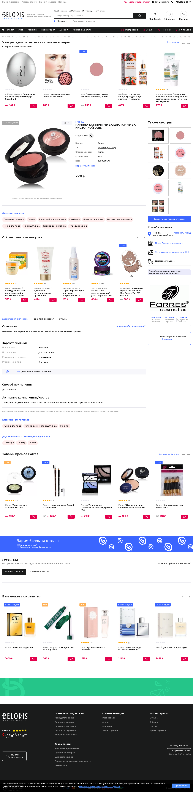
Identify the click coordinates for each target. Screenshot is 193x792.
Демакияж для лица (14, 219)
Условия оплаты (29, 2)
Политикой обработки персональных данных (99, 787)
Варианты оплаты (64, 722)
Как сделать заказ (64, 718)
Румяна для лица (107, 148)
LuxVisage (74, 219)
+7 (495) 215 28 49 (179, 746)
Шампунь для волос (93, 219)
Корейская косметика (54, 226)
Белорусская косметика (119, 219)
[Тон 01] (158, 188)
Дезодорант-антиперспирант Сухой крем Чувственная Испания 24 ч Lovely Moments (44, 296)
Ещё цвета (72, 72)
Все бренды (4, 37)
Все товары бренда (169, 454)
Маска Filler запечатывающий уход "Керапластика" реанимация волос (102, 293)
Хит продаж (185, 30)
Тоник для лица (32, 226)
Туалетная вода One (19, 648)
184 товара (169, 317)
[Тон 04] (180, 135)
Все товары (173, 42)
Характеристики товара (15, 319)
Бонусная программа (66, 735)
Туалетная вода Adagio (171, 648)
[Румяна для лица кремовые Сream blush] (158, 171)
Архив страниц (158, 730)
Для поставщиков (64, 757)
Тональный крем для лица (52, 219)
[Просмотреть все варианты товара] (33, 106)
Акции (149, 30)
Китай (101, 152)
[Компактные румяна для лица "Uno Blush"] (180, 153)
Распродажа (131, 30)
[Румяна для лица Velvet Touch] (158, 135)
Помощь (62, 2)
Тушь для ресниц (78, 226)
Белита (31, 219)
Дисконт (64, 30)
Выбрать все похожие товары (169, 219)
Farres (101, 143)
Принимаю (181, 786)
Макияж (32, 30)
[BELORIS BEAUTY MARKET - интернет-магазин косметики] (13, 15)
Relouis (32, 443)
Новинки (166, 30)
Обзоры (154, 722)
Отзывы (154, 718)
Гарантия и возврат (43, 319)
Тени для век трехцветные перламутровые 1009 (96, 507)
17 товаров (182, 317)
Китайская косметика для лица (41, 426)
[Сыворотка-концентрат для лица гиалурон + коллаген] (158, 153)
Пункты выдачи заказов (84, 21)
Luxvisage (9, 443)
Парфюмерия (48, 30)
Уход (20, 30)
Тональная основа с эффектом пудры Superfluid (20, 96)
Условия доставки (10, 2)
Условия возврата (47, 2)
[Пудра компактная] (180, 171)
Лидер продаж (110, 730)
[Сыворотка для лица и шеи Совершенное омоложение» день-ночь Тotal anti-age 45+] (180, 188)
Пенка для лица (12, 226)
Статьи (153, 726)
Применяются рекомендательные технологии (73, 763)
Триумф (21, 443)
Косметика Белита (82, 30)
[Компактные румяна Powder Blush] (158, 206)
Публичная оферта (65, 753)
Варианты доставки (65, 726)
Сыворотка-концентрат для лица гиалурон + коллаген (129, 96)
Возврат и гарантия (65, 730)
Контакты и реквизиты (67, 749)
